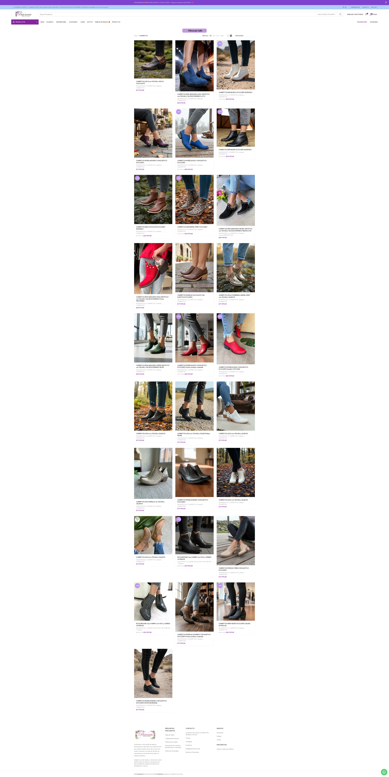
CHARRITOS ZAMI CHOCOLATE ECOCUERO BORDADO (150, 228)
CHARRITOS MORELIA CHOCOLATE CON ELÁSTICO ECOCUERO (191, 296)
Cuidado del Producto (172, 738)
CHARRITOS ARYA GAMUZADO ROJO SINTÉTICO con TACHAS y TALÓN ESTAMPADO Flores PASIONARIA (152, 299)
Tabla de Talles (169, 735)
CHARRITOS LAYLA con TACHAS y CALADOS (150, 434)
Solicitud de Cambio (171, 742)
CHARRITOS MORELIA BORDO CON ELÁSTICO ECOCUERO (151, 162)
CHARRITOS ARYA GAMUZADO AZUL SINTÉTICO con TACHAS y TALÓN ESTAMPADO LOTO (193, 95)
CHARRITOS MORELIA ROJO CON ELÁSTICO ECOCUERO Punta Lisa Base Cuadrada (192, 366)
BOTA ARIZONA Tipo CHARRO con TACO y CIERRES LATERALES (194, 558)
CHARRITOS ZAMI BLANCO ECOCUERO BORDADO (235, 92)
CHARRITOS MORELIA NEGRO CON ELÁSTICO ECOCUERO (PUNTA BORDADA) (151, 702)
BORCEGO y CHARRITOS (146, 86)
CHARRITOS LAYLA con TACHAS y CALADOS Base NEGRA (193, 435)
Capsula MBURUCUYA (226, 235)
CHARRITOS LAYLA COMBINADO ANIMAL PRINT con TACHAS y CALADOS (234, 296)
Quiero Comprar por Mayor (225, 749)
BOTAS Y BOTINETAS (204, 561)
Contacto (365, 7)
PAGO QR (374, 7)
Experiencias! (355, 7)
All (137, 86)
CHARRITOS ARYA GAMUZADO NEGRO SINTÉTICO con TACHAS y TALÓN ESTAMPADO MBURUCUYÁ (235, 230)
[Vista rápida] (170, 48)
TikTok (347, 7)
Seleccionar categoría (326, 14)
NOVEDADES (374, 22)
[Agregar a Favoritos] (170, 52)
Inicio (136, 35)
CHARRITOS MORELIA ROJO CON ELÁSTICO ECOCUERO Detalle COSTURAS (233, 368)
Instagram (345, 7)
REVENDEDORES (362, 22)
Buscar (340, 14)
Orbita (219, 740)
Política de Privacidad (171, 751)
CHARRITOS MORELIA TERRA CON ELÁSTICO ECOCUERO (234, 569)
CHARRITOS (140, 88)
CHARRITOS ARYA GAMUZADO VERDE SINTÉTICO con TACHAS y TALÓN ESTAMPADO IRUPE (152, 366)
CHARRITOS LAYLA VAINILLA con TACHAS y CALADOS (150, 503)
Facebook (343, 7)
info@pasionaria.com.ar (193, 749)
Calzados (158, 86)
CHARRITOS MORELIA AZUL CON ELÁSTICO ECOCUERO (192, 162)
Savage (219, 736)
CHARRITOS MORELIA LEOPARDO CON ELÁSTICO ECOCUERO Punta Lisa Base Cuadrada (194, 635)
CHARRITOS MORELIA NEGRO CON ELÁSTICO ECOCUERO (192, 501)
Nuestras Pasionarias (192, 752)
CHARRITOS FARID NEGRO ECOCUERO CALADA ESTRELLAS (234, 625)
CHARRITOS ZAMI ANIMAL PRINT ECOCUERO (192, 227)
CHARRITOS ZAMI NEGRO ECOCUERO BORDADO (235, 150)
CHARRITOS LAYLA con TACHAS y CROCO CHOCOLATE (150, 82)
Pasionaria (220, 733)
